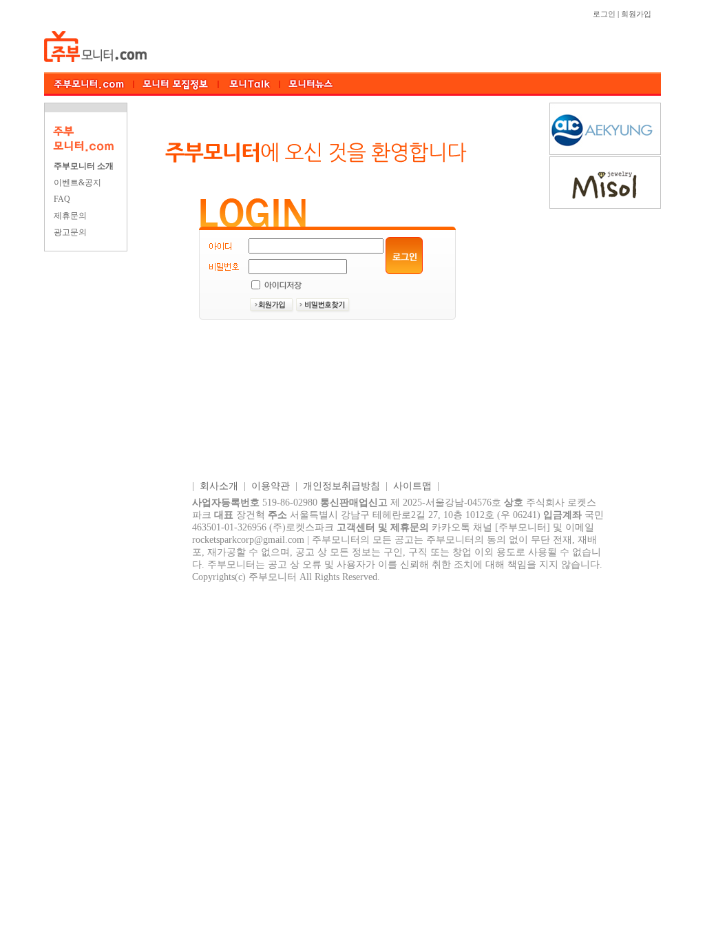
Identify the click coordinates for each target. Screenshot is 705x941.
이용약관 (270, 486)
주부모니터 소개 (84, 166)
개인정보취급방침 (341, 486)
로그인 (604, 14)
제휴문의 (70, 215)
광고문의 (70, 232)
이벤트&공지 (77, 182)
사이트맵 (412, 486)
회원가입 (636, 14)
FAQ (62, 199)
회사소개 (219, 486)
